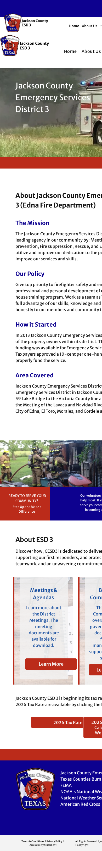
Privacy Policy (54, 841)
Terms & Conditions (32, 841)
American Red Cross (80, 804)
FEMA (66, 785)
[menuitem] (74, 26)
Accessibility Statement (43, 844)
